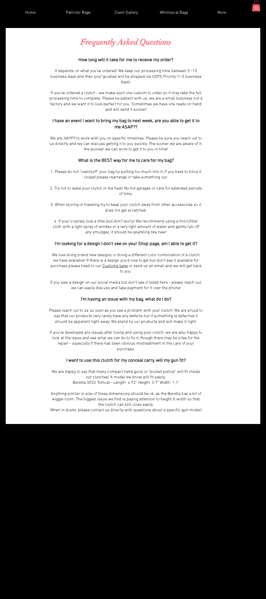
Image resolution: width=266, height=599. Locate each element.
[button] (256, 6)
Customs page (115, 266)
